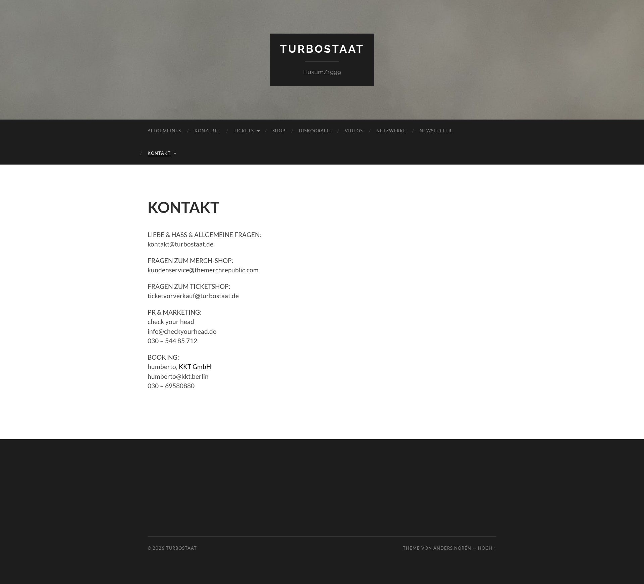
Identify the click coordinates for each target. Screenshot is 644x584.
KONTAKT (159, 153)
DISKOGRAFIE (315, 130)
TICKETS (244, 130)
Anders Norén (452, 548)
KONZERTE (207, 130)
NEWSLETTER (435, 130)
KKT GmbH (195, 366)
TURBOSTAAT (322, 49)
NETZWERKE (391, 130)
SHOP (278, 130)
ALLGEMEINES (164, 130)
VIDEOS (354, 130)
